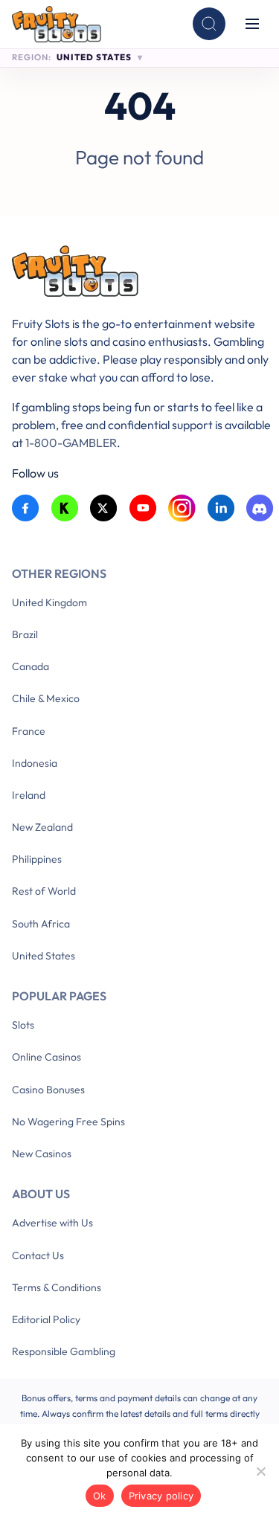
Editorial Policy (46, 1319)
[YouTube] (143, 508)
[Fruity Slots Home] (143, 274)
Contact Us (38, 1255)
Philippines (37, 859)
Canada (30, 666)
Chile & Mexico (46, 698)
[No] (260, 1471)
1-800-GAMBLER (71, 442)
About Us (41, 1193)
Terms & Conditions (56, 1287)
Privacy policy (161, 1496)
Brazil (25, 634)
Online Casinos (46, 1057)
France (28, 731)
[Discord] (260, 508)
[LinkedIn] (221, 508)
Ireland (28, 795)
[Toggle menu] (252, 24)
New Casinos (41, 1153)
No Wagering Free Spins (68, 1121)
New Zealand (42, 827)
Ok (99, 1496)
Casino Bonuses (48, 1089)
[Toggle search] (209, 23)
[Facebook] (25, 508)
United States (43, 955)
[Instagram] (182, 508)
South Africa (41, 923)
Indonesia (34, 763)
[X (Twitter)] (104, 508)
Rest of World (44, 891)
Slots (23, 1025)
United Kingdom (49, 602)
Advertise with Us (52, 1222)
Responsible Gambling (63, 1351)
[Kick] (65, 508)
